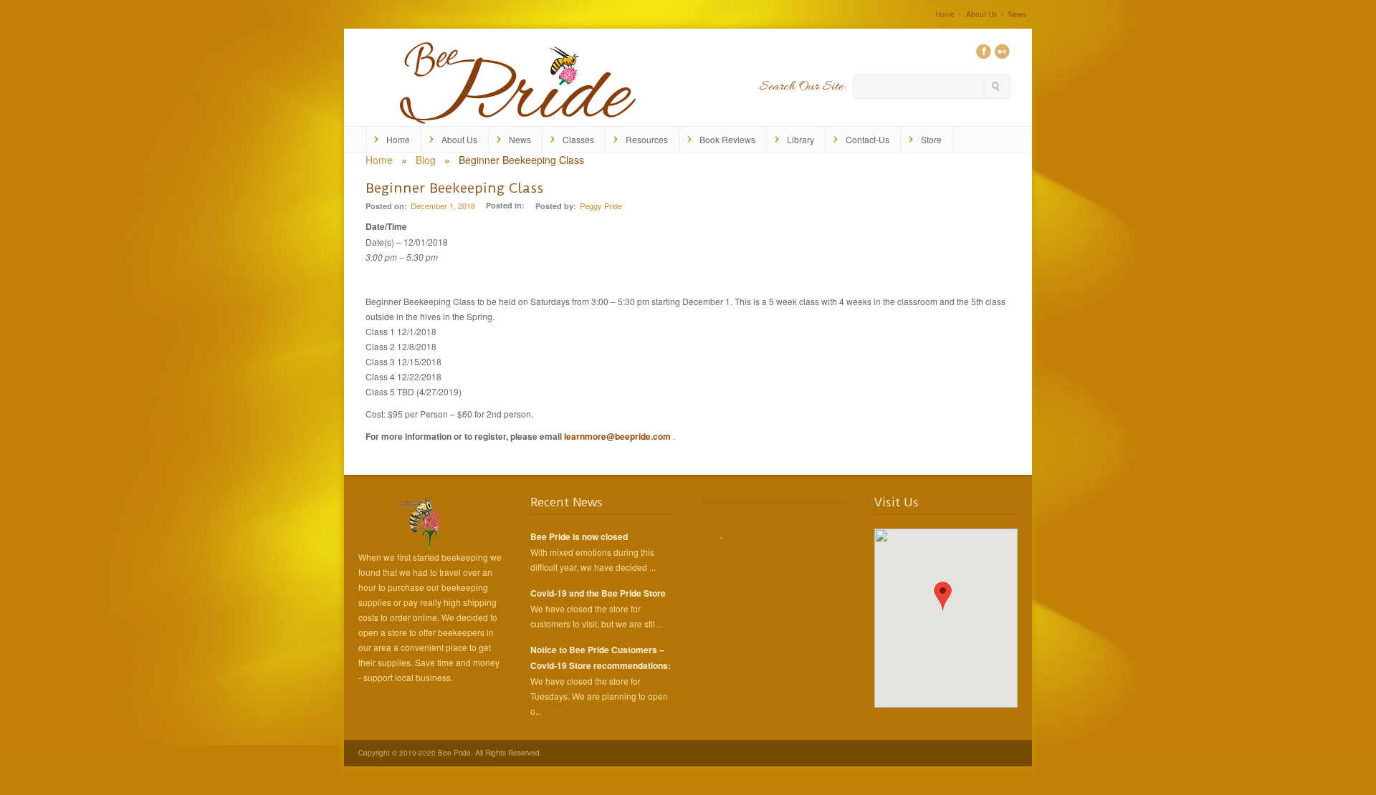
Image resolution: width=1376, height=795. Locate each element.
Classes (578, 139)
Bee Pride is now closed (579, 536)
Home (945, 14)
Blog (426, 160)
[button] (942, 596)
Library (800, 139)
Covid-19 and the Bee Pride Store (598, 593)
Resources (647, 139)
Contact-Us (867, 139)
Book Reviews (727, 139)
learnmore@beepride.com (617, 436)
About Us (981, 14)
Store (931, 139)
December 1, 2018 (443, 205)
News (1017, 14)
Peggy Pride (601, 205)
